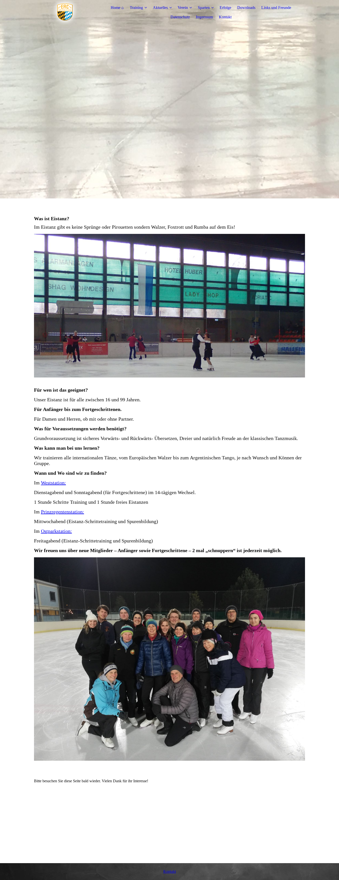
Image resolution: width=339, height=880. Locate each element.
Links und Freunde (276, 7)
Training (136, 7)
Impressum (204, 17)
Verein (183, 7)
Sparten (204, 7)
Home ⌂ (117, 7)
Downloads (246, 7)
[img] (65, 12)
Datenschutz (180, 17)
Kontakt (225, 17)
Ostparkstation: (56, 531)
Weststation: (53, 482)
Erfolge (225, 7)
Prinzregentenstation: (62, 511)
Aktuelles (160, 7)
